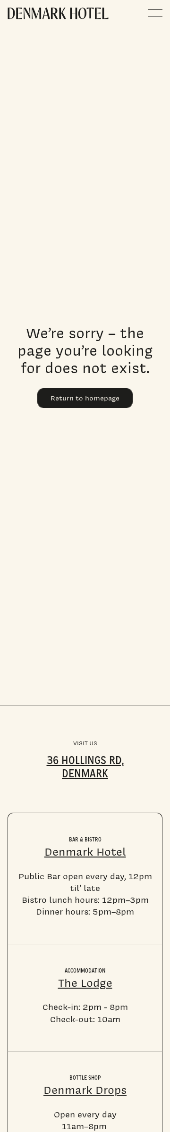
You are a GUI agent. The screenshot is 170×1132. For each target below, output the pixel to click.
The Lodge (85, 982)
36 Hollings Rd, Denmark (85, 765)
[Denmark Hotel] (58, 13)
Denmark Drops (85, 1089)
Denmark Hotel (85, 851)
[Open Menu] (155, 13)
